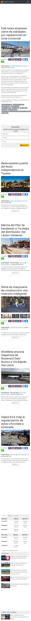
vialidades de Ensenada (7, 104)
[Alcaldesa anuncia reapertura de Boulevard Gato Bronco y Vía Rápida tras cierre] (26, 386)
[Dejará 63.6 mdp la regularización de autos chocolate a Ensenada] (26, 448)
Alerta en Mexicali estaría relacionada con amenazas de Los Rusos (20, 616)
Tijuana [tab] (4, 515)
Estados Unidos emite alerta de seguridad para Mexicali (19, 564)
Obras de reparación (12, 109)
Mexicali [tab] (10, 515)
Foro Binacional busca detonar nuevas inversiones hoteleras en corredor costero (19, 572)
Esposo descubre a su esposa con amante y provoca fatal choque (20, 578)
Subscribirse (25, 145)
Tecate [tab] (16, 515)
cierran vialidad (15, 108)
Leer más (16, 211)
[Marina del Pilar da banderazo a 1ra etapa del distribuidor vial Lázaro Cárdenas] (26, 256)
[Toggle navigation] (28, 1)
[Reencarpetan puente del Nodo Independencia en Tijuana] (26, 194)
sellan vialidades (23, 108)
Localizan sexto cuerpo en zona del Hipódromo (20, 585)
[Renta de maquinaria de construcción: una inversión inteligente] (26, 320)
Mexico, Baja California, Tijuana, (18, 201)
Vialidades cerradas (15, 106)
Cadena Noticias (8, 2)
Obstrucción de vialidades (18, 104)
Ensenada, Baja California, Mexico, (18, 66)
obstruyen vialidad (6, 106)
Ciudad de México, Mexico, (17, 327)
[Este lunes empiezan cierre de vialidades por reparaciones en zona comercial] (26, 59)
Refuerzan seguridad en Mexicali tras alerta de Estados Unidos (19, 557)
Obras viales (4, 109)
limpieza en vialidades (6, 108)
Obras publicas (5, 113)
